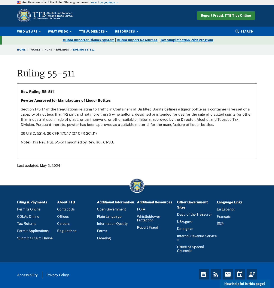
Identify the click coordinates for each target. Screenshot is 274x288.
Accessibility (27, 275)
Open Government (111, 209)
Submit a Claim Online (35, 238)
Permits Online (28, 209)
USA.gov (184, 222)
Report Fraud (147, 227)
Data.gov (184, 229)
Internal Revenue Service (197, 236)
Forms (102, 231)
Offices (63, 217)
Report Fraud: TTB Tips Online (226, 15)
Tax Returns (26, 224)
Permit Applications (33, 231)
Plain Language (109, 217)
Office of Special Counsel (190, 249)
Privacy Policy (57, 275)
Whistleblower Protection (148, 218)
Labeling (104, 238)
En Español (226, 209)
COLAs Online (28, 217)
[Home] (45, 16)
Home (21, 49)
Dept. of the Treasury (193, 214)
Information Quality (112, 224)
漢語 (220, 224)
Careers (63, 224)
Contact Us (66, 209)
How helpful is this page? (244, 283)
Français (224, 217)
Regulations (66, 231)
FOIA (141, 209)
